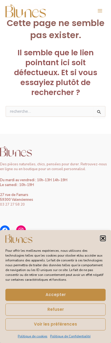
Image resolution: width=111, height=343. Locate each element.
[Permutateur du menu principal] (100, 10)
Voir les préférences (55, 324)
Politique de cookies (32, 336)
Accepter (56, 294)
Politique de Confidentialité (70, 336)
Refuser (55, 309)
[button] (103, 238)
